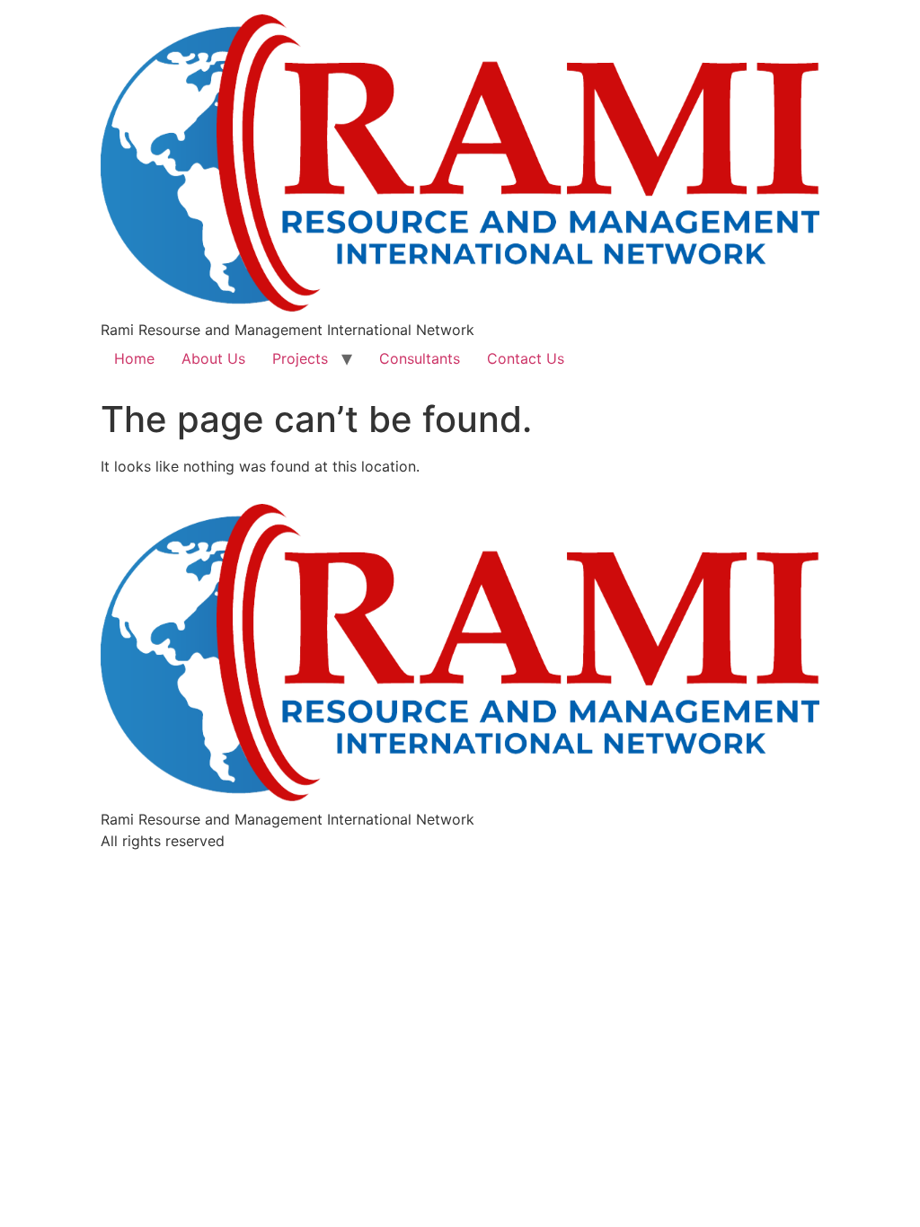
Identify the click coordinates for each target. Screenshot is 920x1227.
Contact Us (525, 358)
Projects (300, 358)
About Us (213, 358)
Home (134, 358)
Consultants (419, 358)
